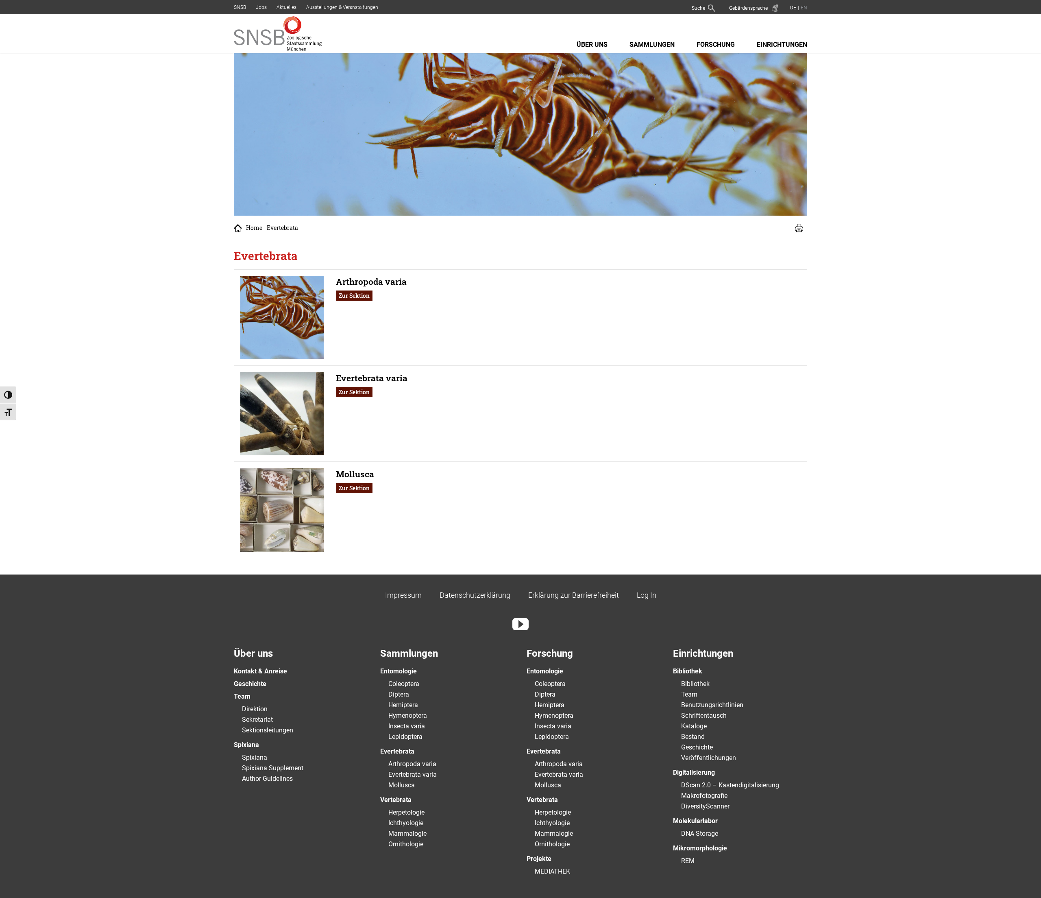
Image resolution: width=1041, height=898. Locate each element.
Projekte (539, 859)
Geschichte (250, 684)
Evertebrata (397, 751)
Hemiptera (403, 705)
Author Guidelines (267, 778)
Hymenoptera (407, 715)
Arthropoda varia (412, 764)
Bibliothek (687, 671)
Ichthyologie (405, 823)
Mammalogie (407, 833)
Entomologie (398, 671)
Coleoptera (403, 684)
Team (242, 696)
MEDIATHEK (552, 871)
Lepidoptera (405, 737)
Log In (646, 595)
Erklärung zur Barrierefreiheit (573, 595)
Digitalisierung (694, 772)
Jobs (261, 7)
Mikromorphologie (700, 848)
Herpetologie (406, 812)
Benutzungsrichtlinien (712, 705)
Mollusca (401, 785)
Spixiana (246, 745)
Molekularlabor (695, 821)
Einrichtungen (782, 44)
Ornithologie (405, 844)
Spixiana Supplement (272, 768)
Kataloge (694, 726)
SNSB (240, 7)
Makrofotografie (704, 796)
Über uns (592, 44)
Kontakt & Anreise (260, 671)
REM (688, 861)
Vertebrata (396, 800)
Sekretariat (257, 719)
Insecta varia (406, 726)
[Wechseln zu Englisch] (803, 7)
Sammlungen (652, 44)
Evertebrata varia (412, 774)
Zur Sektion (354, 295)
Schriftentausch (704, 715)
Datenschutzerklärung (475, 595)
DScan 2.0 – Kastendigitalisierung (730, 785)
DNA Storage (699, 833)
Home (254, 228)
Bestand (693, 737)
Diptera (398, 694)
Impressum (403, 595)
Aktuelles (286, 7)
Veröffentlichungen (708, 758)
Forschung (716, 44)
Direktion (255, 709)
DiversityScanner (705, 806)
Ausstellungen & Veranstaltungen (342, 7)
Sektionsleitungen (267, 730)
